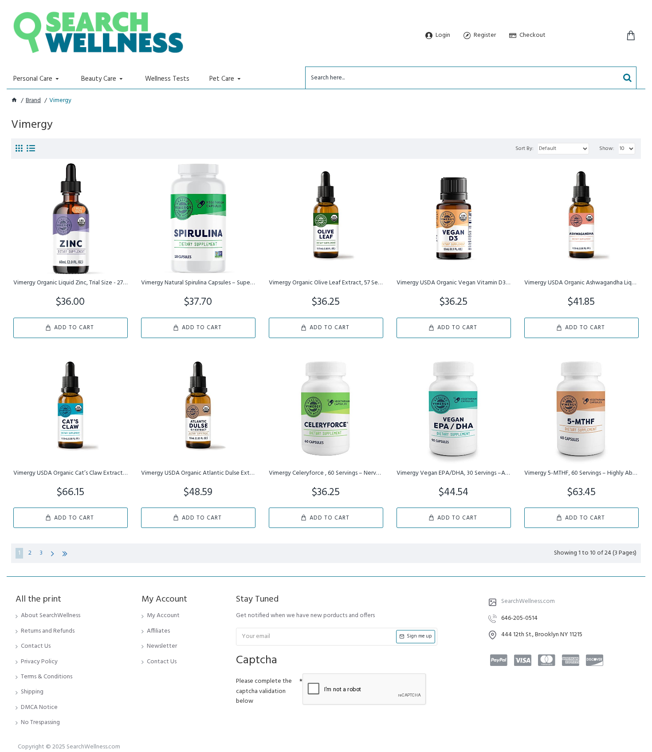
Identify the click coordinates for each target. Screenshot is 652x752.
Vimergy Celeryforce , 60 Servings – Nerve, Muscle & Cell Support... (326, 473)
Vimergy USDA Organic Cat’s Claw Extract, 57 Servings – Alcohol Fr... (70, 473)
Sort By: (524, 148)
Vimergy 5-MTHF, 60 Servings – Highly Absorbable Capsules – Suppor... (581, 473)
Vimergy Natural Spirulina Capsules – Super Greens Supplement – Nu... (198, 283)
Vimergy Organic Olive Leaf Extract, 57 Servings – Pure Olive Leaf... (326, 283)
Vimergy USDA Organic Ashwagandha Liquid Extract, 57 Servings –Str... (581, 283)
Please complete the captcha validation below (264, 691)
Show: (606, 148)
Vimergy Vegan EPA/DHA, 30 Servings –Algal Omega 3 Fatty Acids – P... (454, 473)
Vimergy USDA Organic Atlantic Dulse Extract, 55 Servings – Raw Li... (198, 473)
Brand (33, 101)
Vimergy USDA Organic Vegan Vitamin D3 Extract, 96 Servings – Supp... (454, 283)
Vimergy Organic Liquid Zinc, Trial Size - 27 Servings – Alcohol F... (70, 283)
